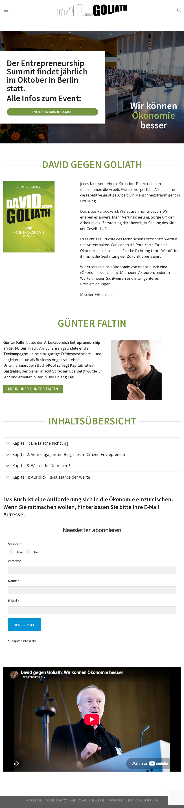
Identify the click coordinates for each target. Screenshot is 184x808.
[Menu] (6, 10)
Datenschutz (56, 800)
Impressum (34, 800)
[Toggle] (7, 443)
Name (12, 581)
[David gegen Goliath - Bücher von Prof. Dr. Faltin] (92, 10)
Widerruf (115, 800)
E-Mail (12, 600)
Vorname (14, 561)
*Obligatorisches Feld (22, 641)
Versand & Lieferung (142, 800)
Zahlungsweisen (92, 800)
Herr (37, 552)
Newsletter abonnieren (92, 530)
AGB (73, 800)
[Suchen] (179, 10)
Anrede (13, 543)
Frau (20, 552)
